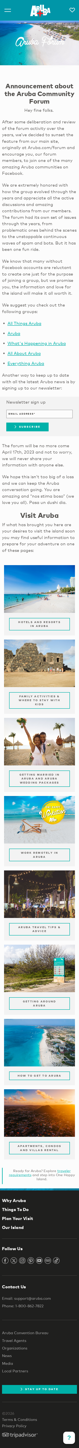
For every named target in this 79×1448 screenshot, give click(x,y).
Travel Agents (14, 1340)
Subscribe (29, 426)
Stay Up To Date (41, 1389)
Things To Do (15, 1209)
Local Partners (15, 1371)
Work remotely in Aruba (39, 854)
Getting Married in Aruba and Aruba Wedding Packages (39, 778)
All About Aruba (24, 353)
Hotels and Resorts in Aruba (39, 624)
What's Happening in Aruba (36, 343)
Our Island (13, 1227)
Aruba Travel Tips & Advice (39, 929)
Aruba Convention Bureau (25, 1333)
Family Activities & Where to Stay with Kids (39, 700)
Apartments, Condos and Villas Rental (40, 1148)
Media (7, 1363)
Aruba (13, 333)
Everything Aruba (25, 363)
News (7, 1355)
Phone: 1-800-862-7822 (23, 1306)
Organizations (14, 1348)
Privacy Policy (14, 1426)
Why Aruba (14, 1200)
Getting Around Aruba (39, 1003)
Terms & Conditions (19, 1419)
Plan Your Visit (17, 1218)
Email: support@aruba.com (26, 1298)
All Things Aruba (24, 323)
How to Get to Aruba (40, 1075)
